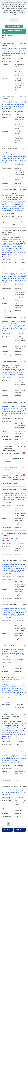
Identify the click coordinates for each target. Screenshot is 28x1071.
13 (17, 824)
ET (25, 253)
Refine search (19, 830)
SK (4, 257)
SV (9, 257)
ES (23, 253)
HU (10, 255)
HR (8, 255)
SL (6, 257)
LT (14, 255)
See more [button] (14, 20)
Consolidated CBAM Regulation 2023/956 (10, 540)
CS (14, 253)
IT (12, 255)
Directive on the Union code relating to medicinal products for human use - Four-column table (13, 793)
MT (18, 255)
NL (20, 255)
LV (16, 255)
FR (4, 255)
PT (25, 255)
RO (2, 257)
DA (16, 253)
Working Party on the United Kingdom (12, 453)
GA (6, 255)
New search (7, 830)
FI (2, 255)
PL (23, 255)
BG (12, 253)
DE (18, 253)
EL (20, 253)
